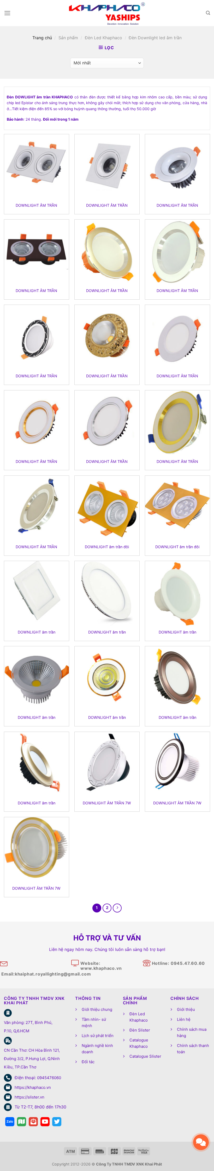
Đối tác (88, 1061)
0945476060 (49, 1077)
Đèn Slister (139, 1030)
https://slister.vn (29, 1097)
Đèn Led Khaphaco (103, 37)
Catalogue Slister (145, 1056)
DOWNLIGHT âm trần (36, 632)
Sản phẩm (68, 37)
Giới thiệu (186, 1009)
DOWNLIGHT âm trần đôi (107, 547)
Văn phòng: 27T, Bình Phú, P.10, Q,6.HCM (28, 1026)
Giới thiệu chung (97, 1009)
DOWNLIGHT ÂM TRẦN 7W (107, 803)
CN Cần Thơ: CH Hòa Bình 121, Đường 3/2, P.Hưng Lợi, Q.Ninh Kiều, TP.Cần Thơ (32, 1058)
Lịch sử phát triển (98, 1035)
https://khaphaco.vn (33, 1087)
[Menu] (7, 13)
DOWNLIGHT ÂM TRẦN (36, 205)
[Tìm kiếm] (208, 13)
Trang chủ (42, 37)
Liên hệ (184, 1019)
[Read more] (9, 1121)
